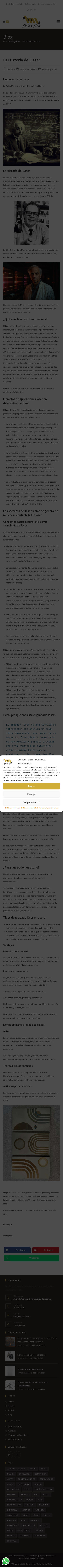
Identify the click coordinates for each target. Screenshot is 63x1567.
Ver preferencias (31, 802)
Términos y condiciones (48, 808)
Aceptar (31, 786)
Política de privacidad (29, 808)
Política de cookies (12, 808)
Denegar (31, 794)
